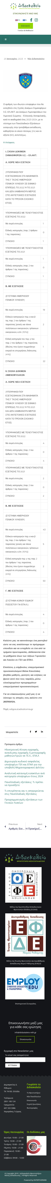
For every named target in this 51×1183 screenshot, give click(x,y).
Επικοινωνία (25, 1039)
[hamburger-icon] (5, 39)
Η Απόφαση (8, 142)
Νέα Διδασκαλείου (36, 59)
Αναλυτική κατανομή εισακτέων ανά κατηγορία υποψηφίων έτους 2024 (25, 775)
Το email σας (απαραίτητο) (17, 1055)
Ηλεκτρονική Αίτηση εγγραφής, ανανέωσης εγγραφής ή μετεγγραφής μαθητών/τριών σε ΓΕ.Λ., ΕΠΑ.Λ (25, 752)
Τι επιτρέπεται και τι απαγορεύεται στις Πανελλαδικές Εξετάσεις (24, 792)
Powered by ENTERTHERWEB (35, 1180)
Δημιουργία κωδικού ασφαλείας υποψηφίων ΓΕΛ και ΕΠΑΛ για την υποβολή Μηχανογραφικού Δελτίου (24, 764)
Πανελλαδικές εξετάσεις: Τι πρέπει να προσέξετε (24, 784)
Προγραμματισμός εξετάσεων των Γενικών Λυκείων (23, 801)
